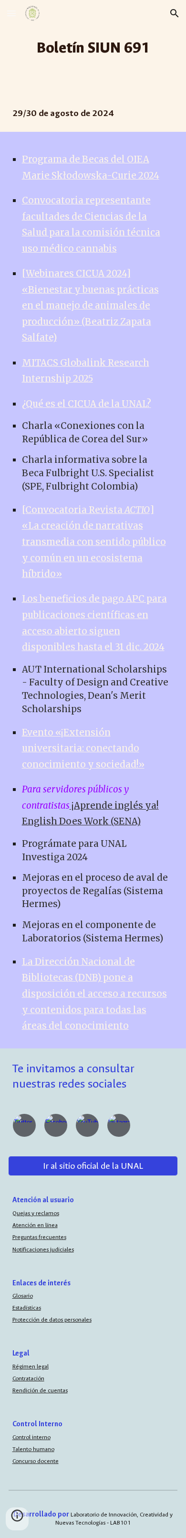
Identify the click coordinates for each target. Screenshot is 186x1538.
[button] (11, 13)
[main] (93, 47)
